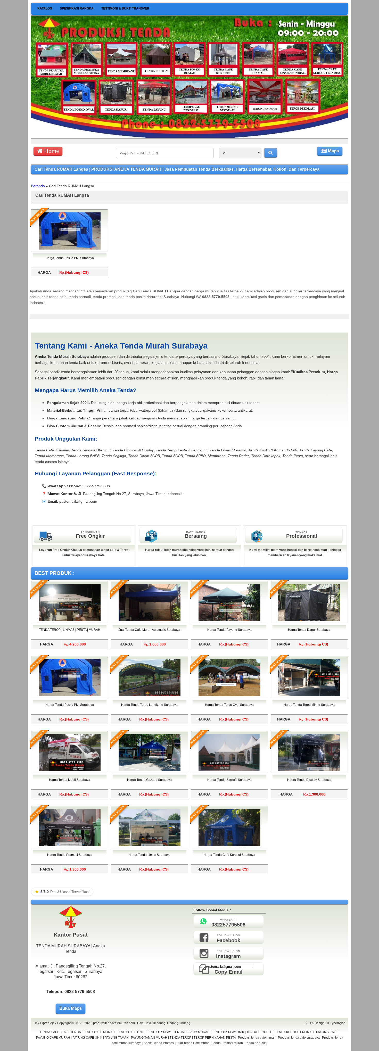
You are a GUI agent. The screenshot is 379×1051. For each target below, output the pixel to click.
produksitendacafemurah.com (114, 1023)
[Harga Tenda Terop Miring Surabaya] (309, 695)
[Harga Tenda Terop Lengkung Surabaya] (149, 695)
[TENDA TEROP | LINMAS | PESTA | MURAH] (70, 620)
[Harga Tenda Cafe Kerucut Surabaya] (229, 845)
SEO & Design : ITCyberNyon (324, 1023)
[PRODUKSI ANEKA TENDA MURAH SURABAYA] (189, 136)
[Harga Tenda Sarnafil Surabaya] (229, 770)
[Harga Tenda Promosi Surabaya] (70, 845)
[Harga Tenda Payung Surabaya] (229, 620)
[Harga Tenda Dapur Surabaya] (309, 620)
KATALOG (44, 8)
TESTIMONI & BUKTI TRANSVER (125, 8)
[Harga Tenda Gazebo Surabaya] (149, 770)
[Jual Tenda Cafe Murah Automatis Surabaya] (149, 620)
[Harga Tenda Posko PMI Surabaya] (70, 248)
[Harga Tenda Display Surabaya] (309, 770)
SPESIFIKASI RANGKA (77, 8)
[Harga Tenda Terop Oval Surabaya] (229, 695)
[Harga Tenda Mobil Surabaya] (70, 770)
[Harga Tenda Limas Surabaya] (149, 845)
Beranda (38, 186)
